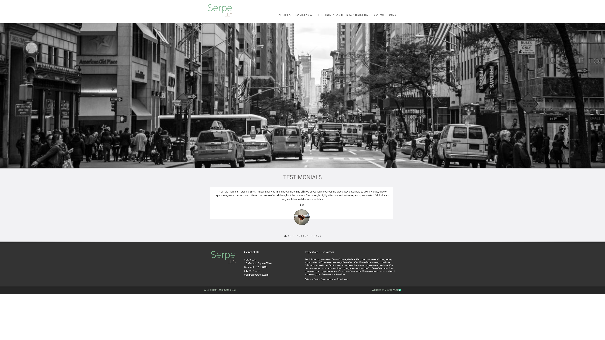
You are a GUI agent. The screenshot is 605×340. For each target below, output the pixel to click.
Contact (379, 15)
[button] (285, 236)
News (358, 15)
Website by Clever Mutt (385, 289)
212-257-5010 (252, 270)
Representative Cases (330, 15)
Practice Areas (304, 15)
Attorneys (285, 15)
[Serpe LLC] (223, 257)
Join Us (392, 15)
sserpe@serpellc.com (256, 274)
